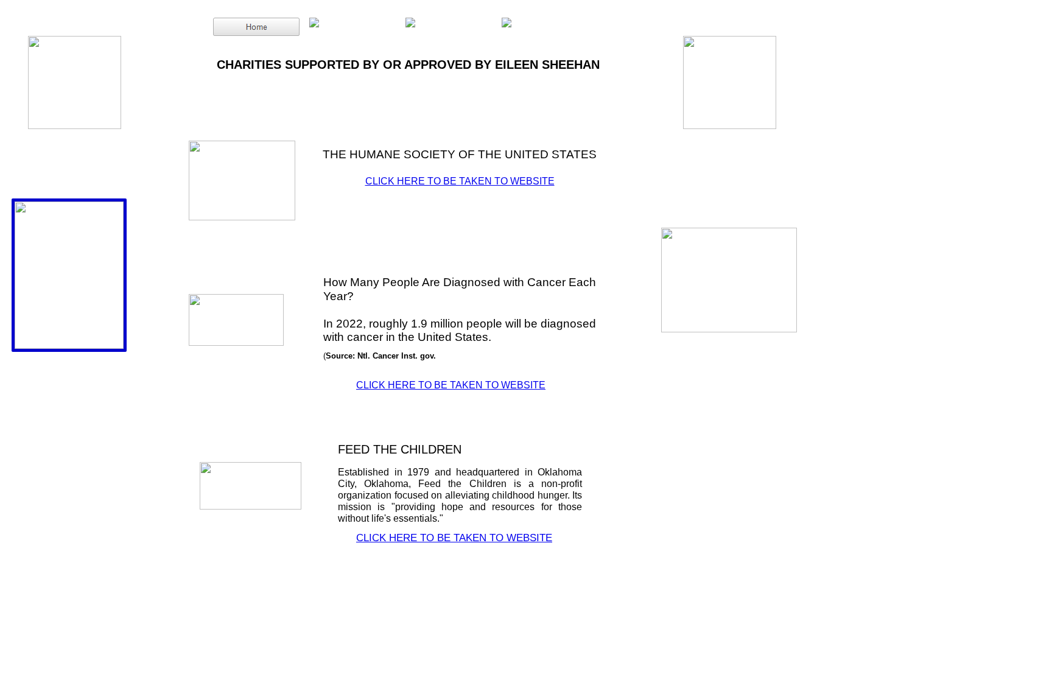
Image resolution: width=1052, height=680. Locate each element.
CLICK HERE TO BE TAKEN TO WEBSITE (460, 181)
